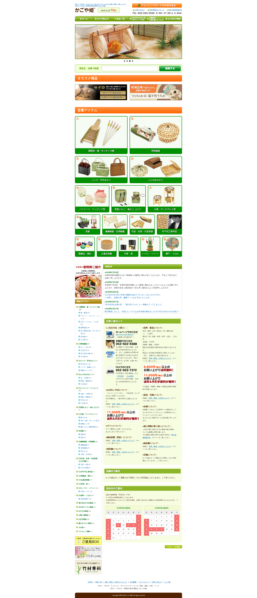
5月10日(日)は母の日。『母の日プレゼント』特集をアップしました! (133, 305)
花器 (82, 434)
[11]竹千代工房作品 (85, 472)
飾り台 (83, 417)
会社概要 (133, 582)
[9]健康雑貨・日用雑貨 (87, 442)
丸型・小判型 (85, 394)
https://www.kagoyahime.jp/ (125, 334)
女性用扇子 (85, 499)
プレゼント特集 (84, 531)
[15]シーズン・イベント (87, 488)
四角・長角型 (85, 381)
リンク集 (167, 582)
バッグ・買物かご (87, 367)
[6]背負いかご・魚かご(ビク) (89, 407)
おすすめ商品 (83, 511)
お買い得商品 (83, 515)
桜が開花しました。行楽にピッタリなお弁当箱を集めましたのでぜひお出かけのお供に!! (142, 312)
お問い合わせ (140, 10)
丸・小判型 (85, 378)
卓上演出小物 (85, 353)
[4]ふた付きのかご (85, 374)
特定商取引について (157, 10)
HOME (90, 582)
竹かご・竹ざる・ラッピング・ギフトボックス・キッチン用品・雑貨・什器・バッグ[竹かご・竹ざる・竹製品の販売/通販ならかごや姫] (100, 4)
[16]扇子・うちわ (85, 495)
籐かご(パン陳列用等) (88, 427)
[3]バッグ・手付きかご (87, 361)
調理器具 (84, 328)
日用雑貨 (84, 448)
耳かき (83, 451)
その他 (83, 340)
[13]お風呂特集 (84, 480)
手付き (83, 400)
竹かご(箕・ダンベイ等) (89, 421)
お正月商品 (83, 519)
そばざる (84, 350)
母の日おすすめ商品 (86, 503)
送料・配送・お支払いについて (123, 404)
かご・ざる (85, 347)
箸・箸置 (84, 313)
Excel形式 (130, 376)
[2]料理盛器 (83, 344)
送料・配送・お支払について (159, 398)
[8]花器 (81, 431)
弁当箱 (83, 337)
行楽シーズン (85, 491)
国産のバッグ (85, 370)
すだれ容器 (85, 468)
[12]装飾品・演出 (85, 476)
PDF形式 (120, 376)
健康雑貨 (84, 445)
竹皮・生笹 (85, 464)
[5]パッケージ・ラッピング (88, 388)
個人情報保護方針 (175, 10)
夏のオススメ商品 (85, 523)
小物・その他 (85, 454)
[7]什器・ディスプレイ (87, 414)
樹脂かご (84, 424)
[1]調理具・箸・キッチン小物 (89, 307)
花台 (82, 437)
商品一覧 (98, 582)
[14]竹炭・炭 (83, 484)
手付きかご (85, 364)
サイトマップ (144, 582)
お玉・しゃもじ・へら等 (89, 322)
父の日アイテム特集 (86, 507)
